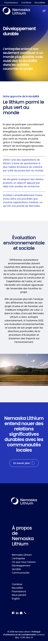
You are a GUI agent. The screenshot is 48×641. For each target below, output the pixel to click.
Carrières (17, 584)
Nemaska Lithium (22, 554)
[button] (44, 11)
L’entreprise (18, 558)
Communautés (20, 572)
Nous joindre (19, 595)
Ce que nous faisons (24, 562)
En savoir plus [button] (21, 463)
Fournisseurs (19, 591)
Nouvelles (17, 587)
